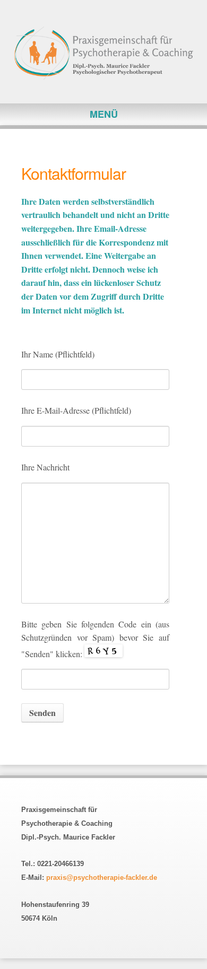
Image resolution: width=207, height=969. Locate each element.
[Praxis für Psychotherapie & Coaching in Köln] (103, 54)
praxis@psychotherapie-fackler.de (101, 877)
